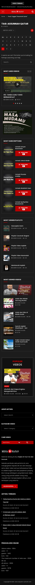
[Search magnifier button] (27, 442)
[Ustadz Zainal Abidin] (8, 165)
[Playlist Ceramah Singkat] (6, 238)
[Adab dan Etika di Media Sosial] (8, 317)
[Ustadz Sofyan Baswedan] (8, 151)
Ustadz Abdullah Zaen (23, 188)
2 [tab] (15, 103)
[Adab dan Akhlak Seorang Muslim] (8, 303)
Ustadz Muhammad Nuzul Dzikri (13, 80)
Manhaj (7, 370)
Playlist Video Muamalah (20, 255)
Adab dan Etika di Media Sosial (21, 313)
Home (3, 16)
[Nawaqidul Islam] (6, 228)
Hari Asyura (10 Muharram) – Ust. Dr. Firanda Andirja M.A (17, 7)
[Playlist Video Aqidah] (6, 248)
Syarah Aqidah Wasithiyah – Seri (21, 327)
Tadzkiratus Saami (9, 78)
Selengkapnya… (9, 486)
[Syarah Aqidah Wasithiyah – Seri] (8, 330)
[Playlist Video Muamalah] (6, 258)
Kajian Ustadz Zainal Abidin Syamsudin (22, 341)
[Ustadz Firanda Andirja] (8, 179)
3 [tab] (17, 103)
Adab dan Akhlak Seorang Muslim (21, 299)
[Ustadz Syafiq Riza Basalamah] (8, 206)
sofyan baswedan (10, 372)
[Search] (32, 11)
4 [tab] (19, 103)
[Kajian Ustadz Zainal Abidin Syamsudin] (8, 344)
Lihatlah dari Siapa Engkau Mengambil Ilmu (14, 390)
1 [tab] (13, 103)
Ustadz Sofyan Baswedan (20, 148)
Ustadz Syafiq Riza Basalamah (21, 203)
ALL (3, 37)
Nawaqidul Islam (17, 226)
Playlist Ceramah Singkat (20, 236)
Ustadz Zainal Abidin (22, 161)
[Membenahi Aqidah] (6, 268)
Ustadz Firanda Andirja (20, 175)
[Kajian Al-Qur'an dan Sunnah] (17, 11)
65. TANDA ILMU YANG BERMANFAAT (13, 96)
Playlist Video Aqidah (18, 246)
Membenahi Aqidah (18, 265)
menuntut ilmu (15, 370)
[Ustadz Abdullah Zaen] (8, 193)
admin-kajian (9, 99)
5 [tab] (21, 103)
